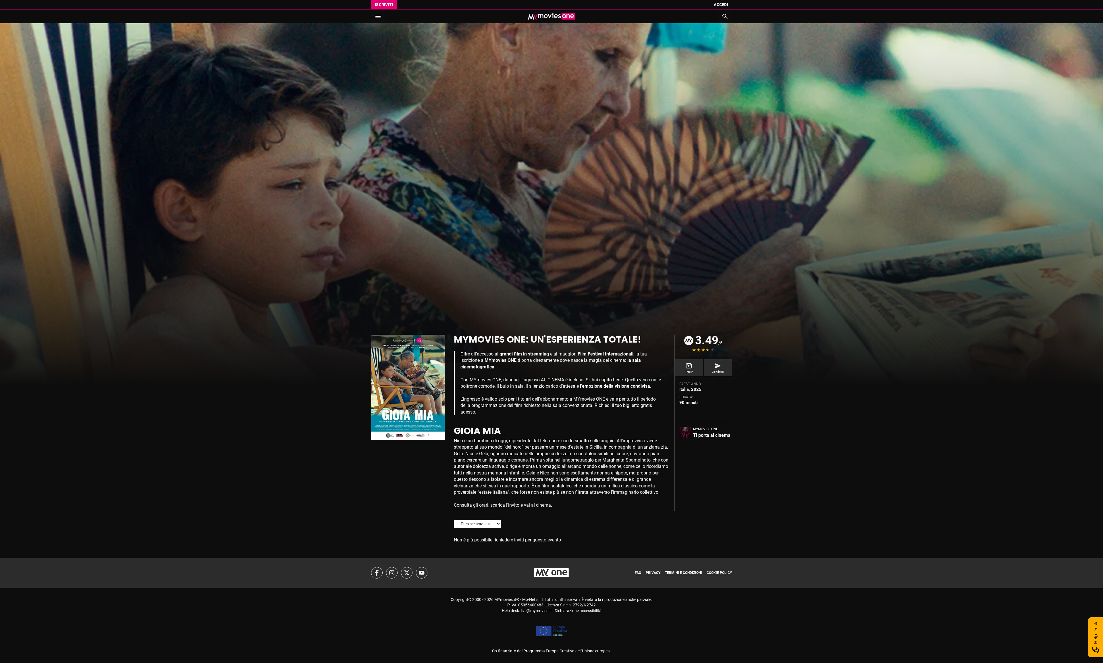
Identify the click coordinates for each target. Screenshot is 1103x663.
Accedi (721, 4)
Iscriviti (384, 4)
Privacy (653, 573)
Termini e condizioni (683, 573)
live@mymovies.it (536, 610)
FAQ (638, 573)
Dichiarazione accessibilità (578, 610)
